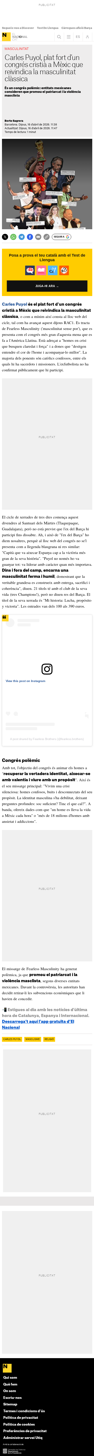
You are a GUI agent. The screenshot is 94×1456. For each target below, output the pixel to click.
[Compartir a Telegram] (22, 237)
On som (9, 1391)
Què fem (10, 1384)
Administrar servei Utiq (22, 1438)
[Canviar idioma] (78, 36)
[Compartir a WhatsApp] (13, 237)
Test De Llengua (47, 28)
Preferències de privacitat (25, 1431)
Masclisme (33, 1039)
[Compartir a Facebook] (30, 237)
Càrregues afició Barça (76, 28)
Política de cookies (19, 1424)
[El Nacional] (6, 36)
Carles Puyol (14, 304)
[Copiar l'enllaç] (47, 237)
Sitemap (10, 1404)
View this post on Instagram (25, 681)
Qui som (10, 1377)
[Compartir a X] (5, 237)
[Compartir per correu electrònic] (38, 237)
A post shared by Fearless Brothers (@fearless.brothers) (47, 739)
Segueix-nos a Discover (18, 28)
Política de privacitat (20, 1417)
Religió (49, 1039)
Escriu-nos (12, 1398)
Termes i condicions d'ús (24, 1411)
